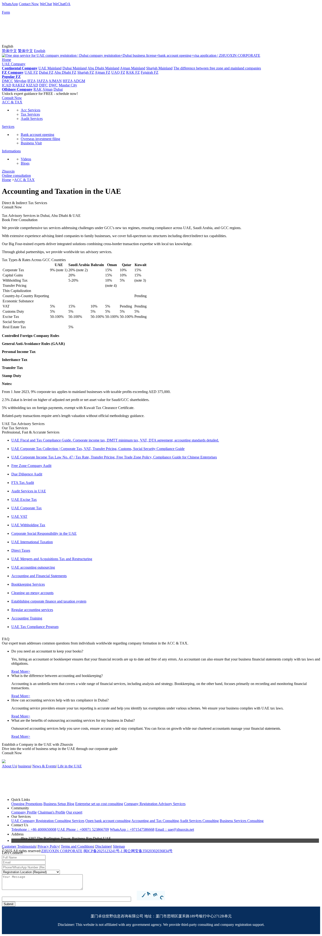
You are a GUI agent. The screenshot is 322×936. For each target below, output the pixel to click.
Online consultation (16, 176)
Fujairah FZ (149, 72)
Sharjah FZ (85, 72)
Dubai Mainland (74, 68)
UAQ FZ (118, 72)
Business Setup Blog (58, 804)
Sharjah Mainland (159, 68)
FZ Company (13, 72)
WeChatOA (61, 4)
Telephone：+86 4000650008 (33, 829)
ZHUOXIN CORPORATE (62, 851)
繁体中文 (25, 51)
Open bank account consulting (108, 821)
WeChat (46, 4)
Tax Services (30, 114)
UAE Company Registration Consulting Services (47, 821)
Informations (11, 151)
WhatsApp (10, 4)
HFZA (68, 81)
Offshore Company (17, 89)
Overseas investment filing (40, 139)
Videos (26, 159)
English (39, 51)
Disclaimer (103, 846)
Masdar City (68, 85)
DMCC (7, 81)
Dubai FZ (46, 72)
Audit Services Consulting (199, 821)
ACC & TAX (12, 102)
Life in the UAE (70, 766)
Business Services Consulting (242, 821)
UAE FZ (31, 72)
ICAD (6, 85)
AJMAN (55, 81)
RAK (37, 89)
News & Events (44, 766)
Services (8, 127)
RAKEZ (18, 85)
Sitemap (119, 846)
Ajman (47, 89)
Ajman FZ (102, 72)
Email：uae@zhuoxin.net (174, 829)
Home (6, 60)
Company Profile (24, 812)
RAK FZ (133, 72)
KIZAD (32, 85)
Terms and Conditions (77, 846)
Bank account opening (37, 135)
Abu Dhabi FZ (65, 72)
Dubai (58, 89)
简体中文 (9, 51)
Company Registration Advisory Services (155, 804)
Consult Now (12, 98)
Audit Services (32, 119)
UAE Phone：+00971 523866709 (83, 829)
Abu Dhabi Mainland (103, 68)
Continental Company (19, 68)
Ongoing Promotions (26, 804)
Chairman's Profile (51, 812)
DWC (53, 85)
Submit (8, 904)
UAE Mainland (50, 68)
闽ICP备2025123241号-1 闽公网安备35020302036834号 (128, 851)
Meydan (20, 81)
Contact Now (29, 4)
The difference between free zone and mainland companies (217, 68)
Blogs (25, 163)
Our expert (74, 812)
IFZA (31, 81)
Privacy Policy (48, 846)
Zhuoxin (8, 171)
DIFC (43, 85)
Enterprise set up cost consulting (99, 804)
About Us (9, 766)
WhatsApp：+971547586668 (132, 829)
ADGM (79, 81)
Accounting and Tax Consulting (155, 821)
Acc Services (30, 110)
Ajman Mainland (132, 68)
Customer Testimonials (19, 846)
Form (6, 12)
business (24, 766)
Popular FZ (11, 77)
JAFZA (42, 81)
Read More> (20, 671)
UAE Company (13, 64)
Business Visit (31, 143)
